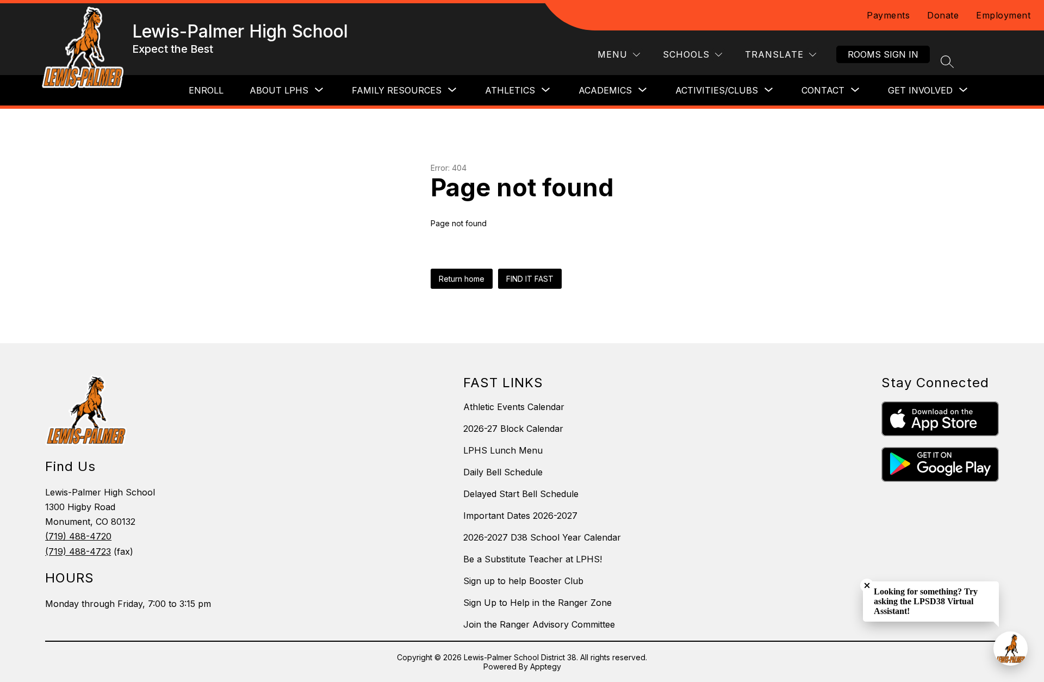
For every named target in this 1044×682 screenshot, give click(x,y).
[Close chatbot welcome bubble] (867, 585)
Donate (943, 15)
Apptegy (545, 666)
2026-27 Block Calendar (513, 428)
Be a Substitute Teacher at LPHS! (532, 559)
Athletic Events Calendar (513, 406)
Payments (888, 15)
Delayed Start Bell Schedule (521, 493)
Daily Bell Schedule (503, 472)
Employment (1003, 15)
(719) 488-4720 (78, 536)
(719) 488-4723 (78, 551)
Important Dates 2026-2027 (520, 515)
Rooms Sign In (883, 54)
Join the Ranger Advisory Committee (539, 624)
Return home (461, 278)
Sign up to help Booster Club (523, 580)
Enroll (206, 90)
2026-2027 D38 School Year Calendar (542, 537)
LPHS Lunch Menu (503, 450)
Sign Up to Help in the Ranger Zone (537, 602)
